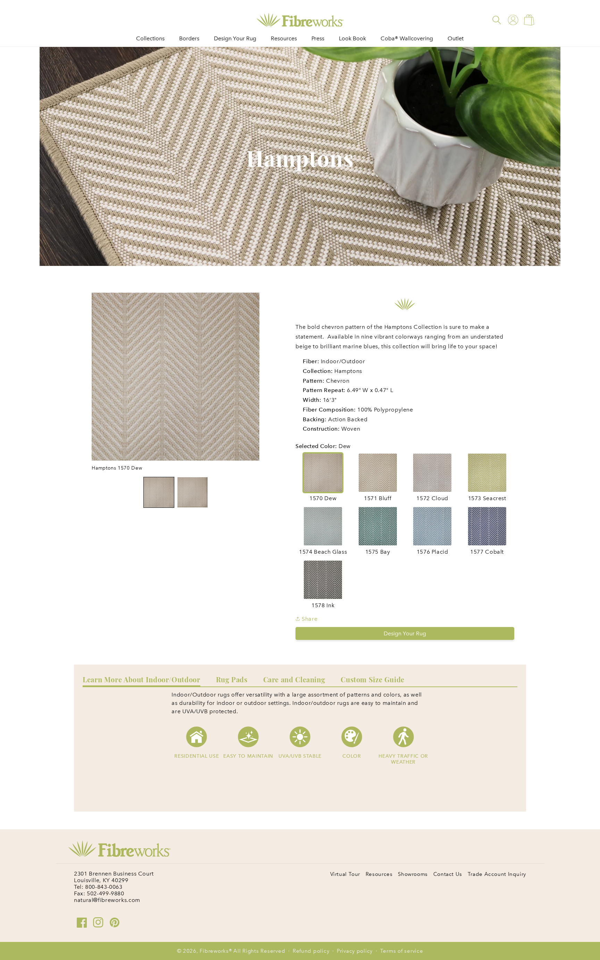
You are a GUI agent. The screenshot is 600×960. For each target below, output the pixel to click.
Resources (379, 874)
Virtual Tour (345, 874)
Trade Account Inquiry (497, 874)
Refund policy (311, 951)
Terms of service (401, 951)
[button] (497, 20)
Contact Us (447, 874)
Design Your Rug (405, 633)
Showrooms (413, 874)
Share (308, 619)
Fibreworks (214, 951)
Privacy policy (355, 951)
